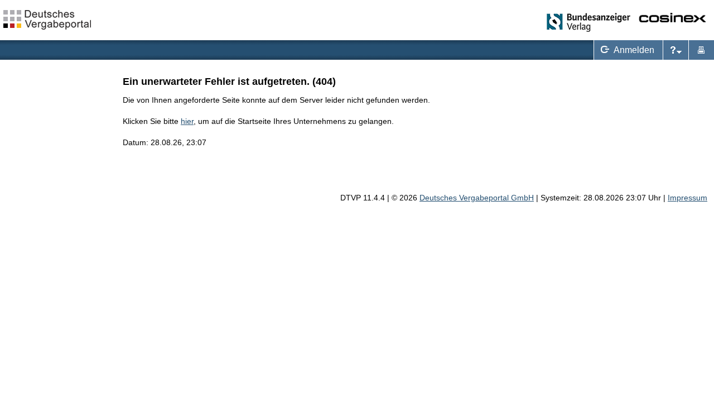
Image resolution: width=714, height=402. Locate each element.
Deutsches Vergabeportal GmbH (476, 197)
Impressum (687, 197)
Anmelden (625, 48)
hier (187, 121)
